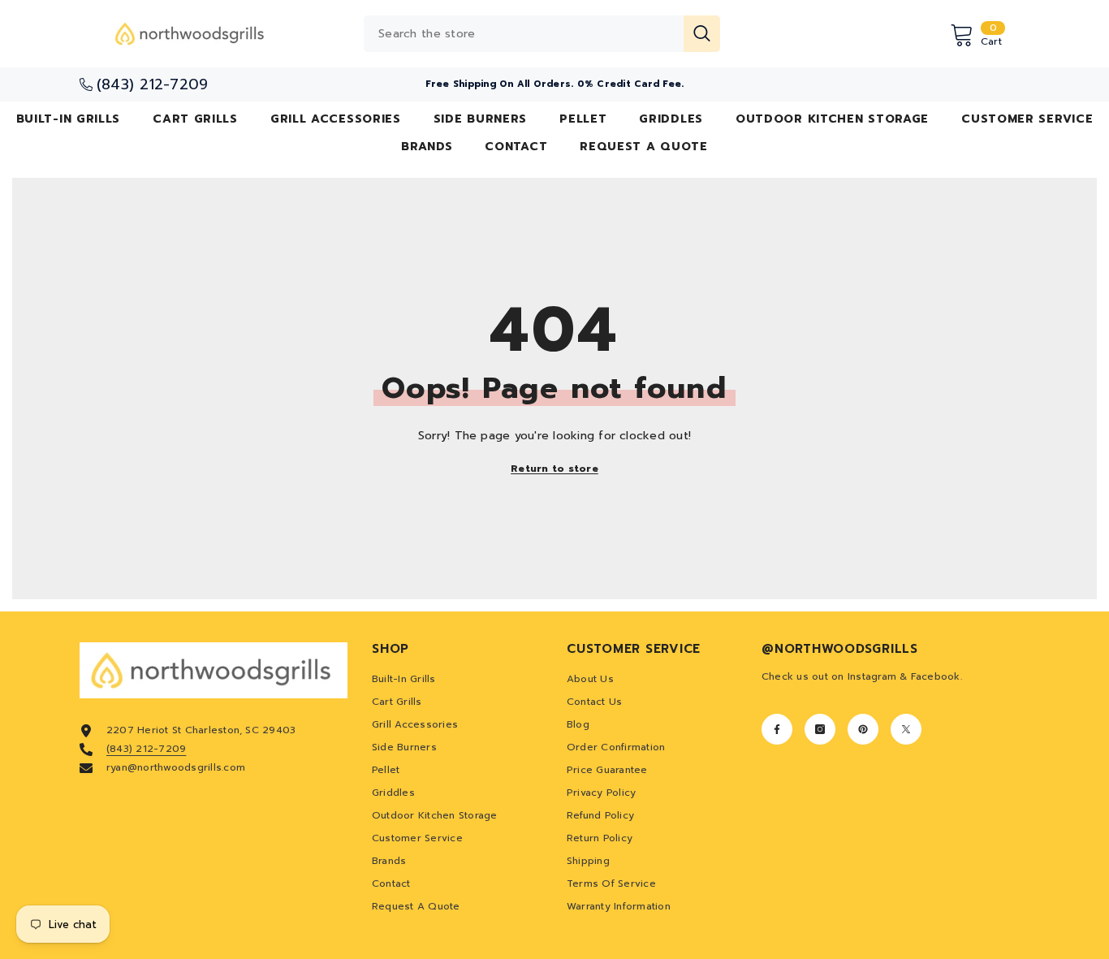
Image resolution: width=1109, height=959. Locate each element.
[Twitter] (906, 729)
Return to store (554, 468)
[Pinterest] (863, 729)
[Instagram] (820, 729)
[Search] (542, 33)
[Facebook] (777, 729)
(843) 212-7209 (146, 748)
